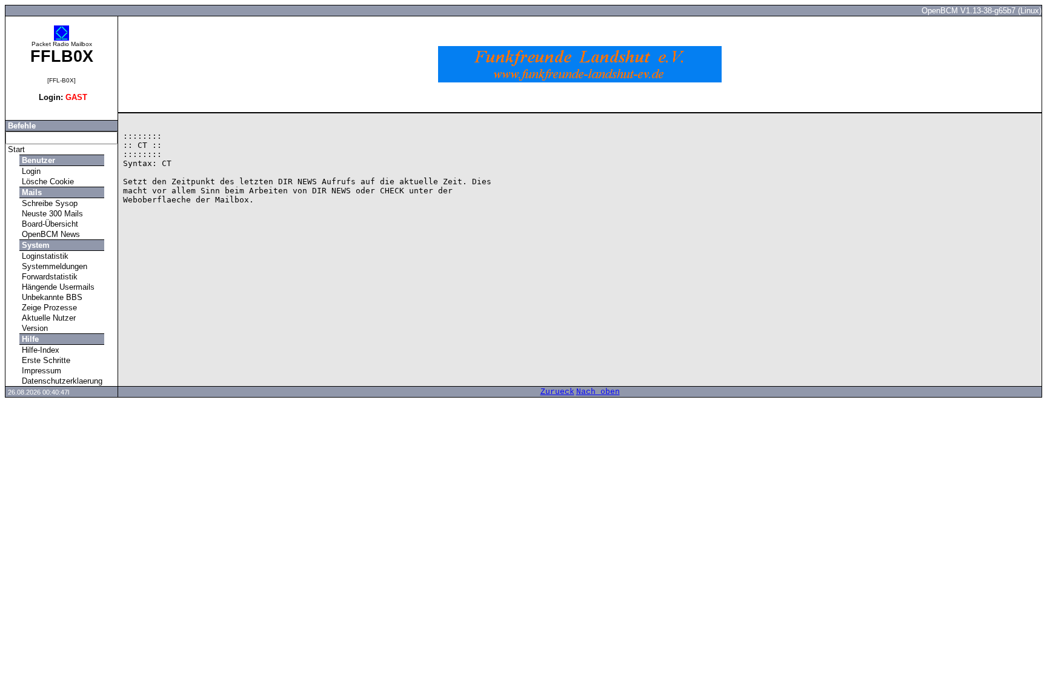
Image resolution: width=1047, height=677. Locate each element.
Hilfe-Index (39, 350)
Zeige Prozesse (48, 307)
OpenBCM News (49, 234)
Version (33, 328)
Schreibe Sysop (48, 203)
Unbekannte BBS (50, 297)
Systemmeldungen (53, 266)
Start (15, 149)
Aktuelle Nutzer (47, 317)
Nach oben (598, 391)
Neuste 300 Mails (51, 213)
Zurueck (557, 391)
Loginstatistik (43, 256)
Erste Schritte (44, 360)
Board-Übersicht (48, 223)
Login (30, 171)
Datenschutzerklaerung (60, 380)
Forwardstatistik (48, 276)
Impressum (40, 370)
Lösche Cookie (46, 181)
